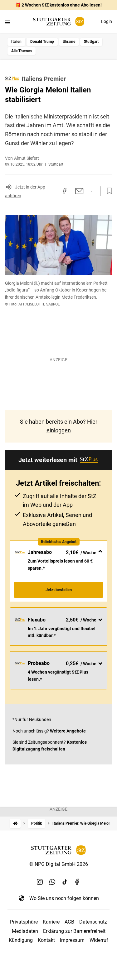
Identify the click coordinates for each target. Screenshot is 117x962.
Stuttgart (91, 41)
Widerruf (99, 940)
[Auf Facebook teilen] (64, 191)
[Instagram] (40, 882)
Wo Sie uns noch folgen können (64, 898)
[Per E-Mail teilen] (79, 191)
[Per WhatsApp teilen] (91, 191)
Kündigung (21, 940)
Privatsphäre (24, 922)
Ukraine (69, 41)
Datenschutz (93, 922)
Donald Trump (42, 41)
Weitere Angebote (68, 730)
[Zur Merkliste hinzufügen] (107, 191)
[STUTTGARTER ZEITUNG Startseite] (58, 21)
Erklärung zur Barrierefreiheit (74, 931)
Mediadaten (25, 931)
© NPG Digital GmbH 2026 (58, 864)
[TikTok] (65, 882)
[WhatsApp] (52, 882)
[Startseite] (15, 823)
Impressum (72, 940)
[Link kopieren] (53, 191)
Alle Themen (21, 51)
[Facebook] (77, 882)
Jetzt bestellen (59, 589)
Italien (16, 41)
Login (106, 21)
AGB (69, 922)
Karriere (51, 922)
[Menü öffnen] (7, 22)
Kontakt (46, 940)
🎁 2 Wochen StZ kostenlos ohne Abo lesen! (58, 4)
